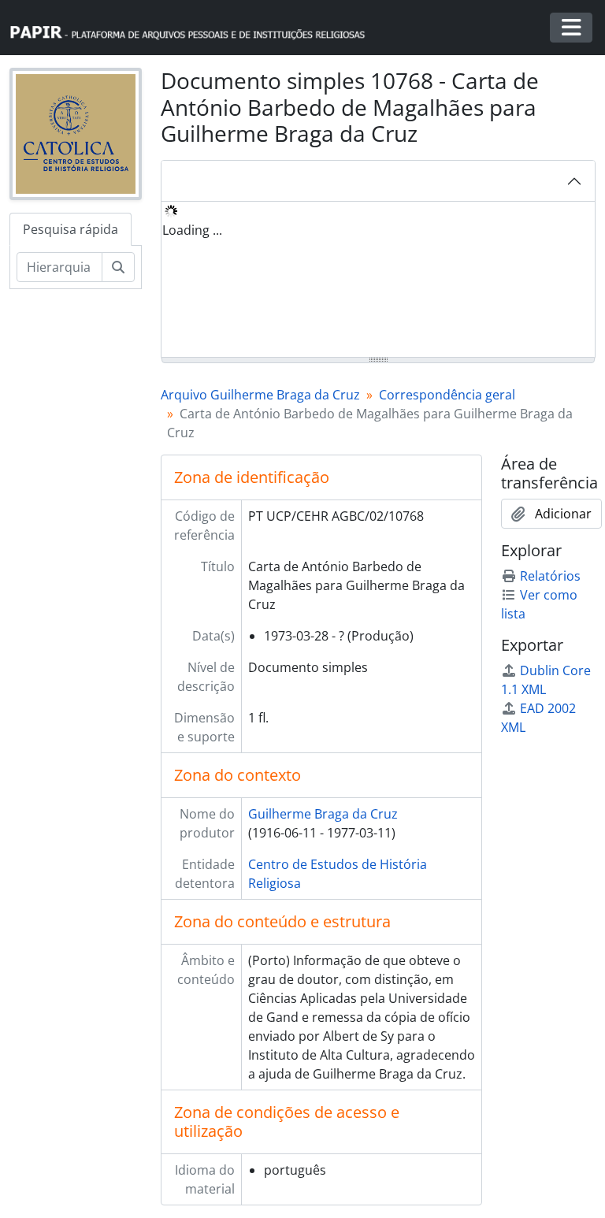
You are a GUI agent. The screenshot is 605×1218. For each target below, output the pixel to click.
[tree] (378, 280)
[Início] (194, 28)
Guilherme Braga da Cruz (323, 814)
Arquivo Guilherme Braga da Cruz (260, 394)
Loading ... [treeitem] (192, 230)
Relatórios (550, 576)
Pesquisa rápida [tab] (70, 229)
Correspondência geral (447, 394)
